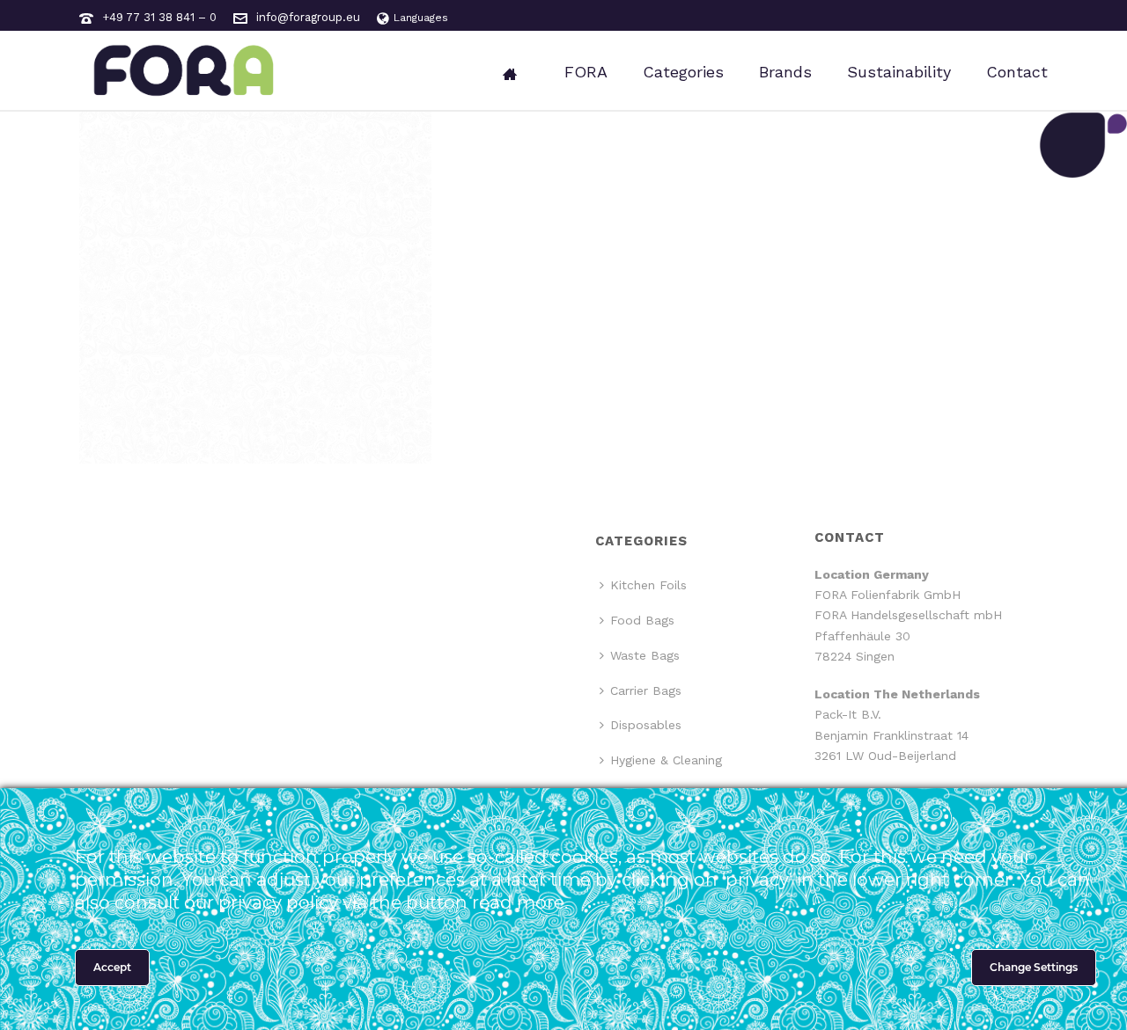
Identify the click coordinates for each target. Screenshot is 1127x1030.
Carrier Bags (645, 690)
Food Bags (642, 620)
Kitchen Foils (648, 585)
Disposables (645, 725)
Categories (683, 71)
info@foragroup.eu (308, 17)
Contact (1017, 71)
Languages (421, 17)
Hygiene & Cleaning (666, 760)
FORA (586, 71)
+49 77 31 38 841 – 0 (159, 17)
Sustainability (899, 71)
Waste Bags (645, 655)
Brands (785, 71)
